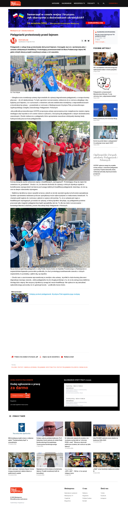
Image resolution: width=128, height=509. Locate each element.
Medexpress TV (69, 495)
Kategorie (55, 3)
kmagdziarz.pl (21, 502)
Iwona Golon (83, 367)
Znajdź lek (67, 498)
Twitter (103, 493)
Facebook (103, 495)
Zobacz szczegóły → (100, 42)
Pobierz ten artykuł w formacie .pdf (26, 357)
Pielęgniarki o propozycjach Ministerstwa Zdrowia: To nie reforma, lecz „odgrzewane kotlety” (104, 94)
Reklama (85, 493)
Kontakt (85, 501)
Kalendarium (66, 3)
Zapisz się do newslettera (51, 357)
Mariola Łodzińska (30, 367)
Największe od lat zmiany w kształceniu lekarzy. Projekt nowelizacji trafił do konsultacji (49, 471)
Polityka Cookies (87, 498)
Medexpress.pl (15, 31)
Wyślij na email (69, 357)
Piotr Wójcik (23, 40)
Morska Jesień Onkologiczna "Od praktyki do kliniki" (105, 35)
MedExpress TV (79, 3)
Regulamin (13, 401)
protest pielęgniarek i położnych (67, 367)
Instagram (103, 498)
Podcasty (91, 3)
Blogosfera (68, 501)
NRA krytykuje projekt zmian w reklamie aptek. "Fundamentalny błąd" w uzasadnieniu (20, 440)
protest (20, 367)
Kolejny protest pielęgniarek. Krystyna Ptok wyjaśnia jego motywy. (55, 294)
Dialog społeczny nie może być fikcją (105, 118)
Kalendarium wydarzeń (71, 493)
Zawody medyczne (28, 31)
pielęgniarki (41, 367)
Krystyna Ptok (51, 367)
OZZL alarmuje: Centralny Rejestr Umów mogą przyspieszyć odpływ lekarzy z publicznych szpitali (21, 471)
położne (14, 367)
